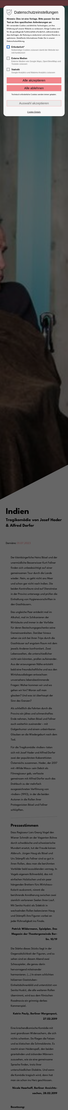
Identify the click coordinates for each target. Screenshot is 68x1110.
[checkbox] (8, 46)
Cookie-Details (34, 112)
